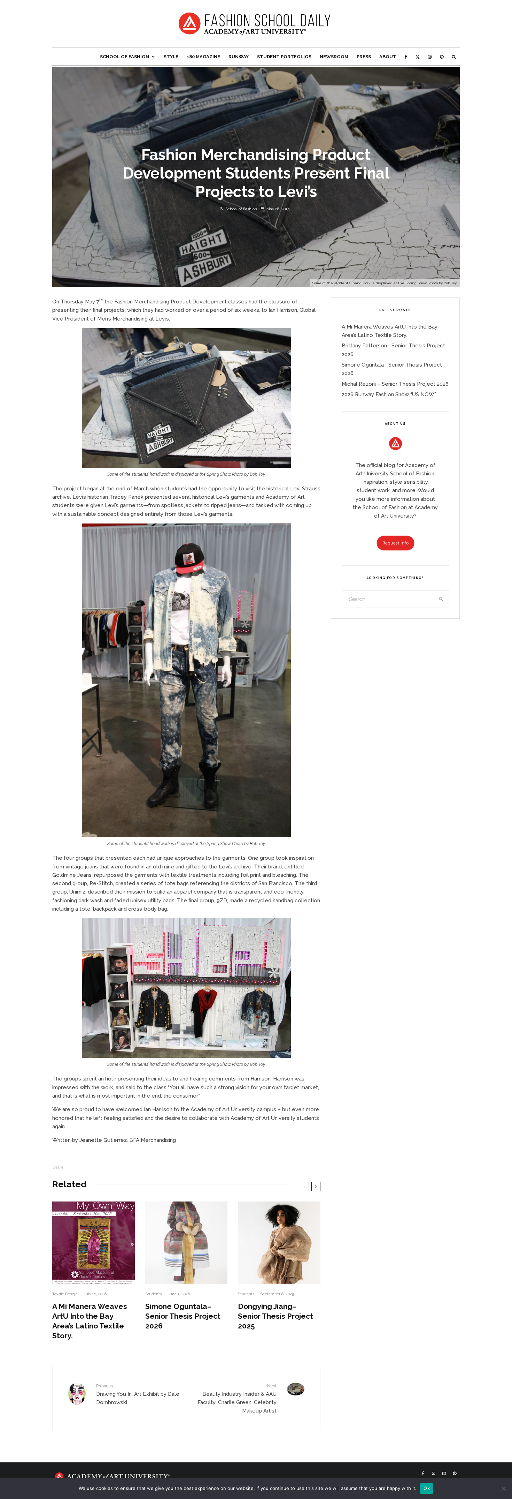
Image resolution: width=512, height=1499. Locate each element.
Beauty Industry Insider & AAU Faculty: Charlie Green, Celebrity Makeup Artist (237, 1399)
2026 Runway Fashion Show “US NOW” (389, 394)
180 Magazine (203, 56)
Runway (238, 56)
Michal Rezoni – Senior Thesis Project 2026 (395, 384)
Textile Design (65, 1294)
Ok (427, 1488)
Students (153, 1294)
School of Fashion (124, 56)
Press (364, 56)
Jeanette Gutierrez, (103, 1140)
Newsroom (334, 56)
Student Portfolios (284, 56)
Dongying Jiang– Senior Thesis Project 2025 (275, 1316)
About (387, 56)
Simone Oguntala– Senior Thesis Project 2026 (182, 1316)
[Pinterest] (442, 57)
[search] (441, 599)
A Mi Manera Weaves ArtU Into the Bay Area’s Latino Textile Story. (89, 1321)
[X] (417, 57)
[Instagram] (430, 57)
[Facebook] (406, 57)
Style (171, 56)
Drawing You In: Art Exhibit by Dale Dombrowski (137, 1395)
